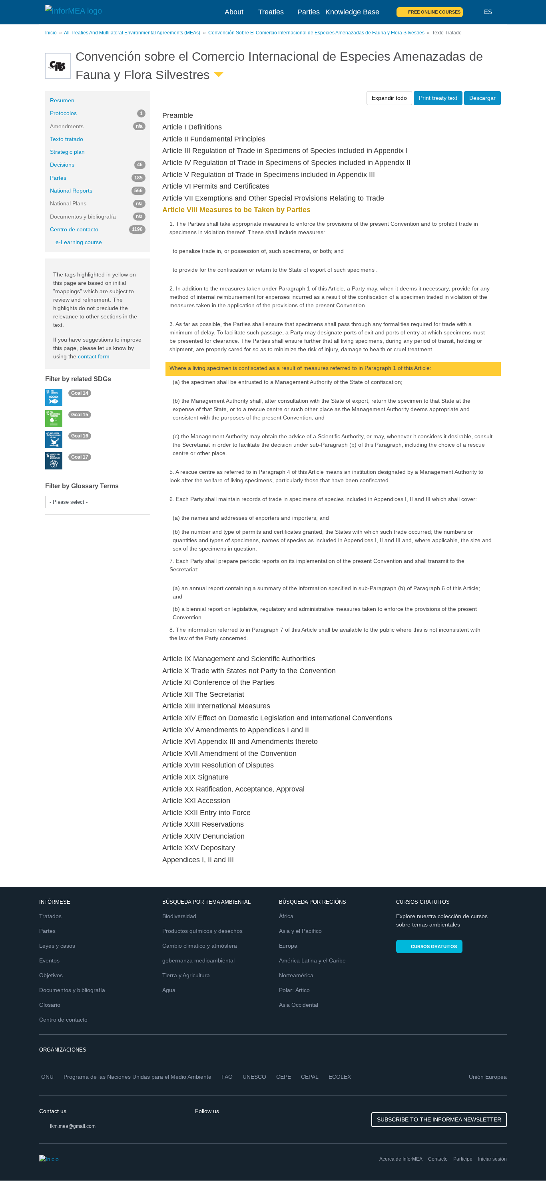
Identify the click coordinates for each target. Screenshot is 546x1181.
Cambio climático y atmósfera (199, 945)
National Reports (96, 190)
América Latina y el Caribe (312, 960)
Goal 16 (79, 435)
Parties (308, 12)
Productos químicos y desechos (202, 931)
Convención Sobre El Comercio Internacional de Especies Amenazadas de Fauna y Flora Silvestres (316, 33)
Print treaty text (438, 98)
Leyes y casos (57, 945)
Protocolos (96, 113)
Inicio (51, 33)
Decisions (96, 164)
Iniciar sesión (492, 1159)
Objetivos (51, 975)
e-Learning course (79, 242)
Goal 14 (79, 393)
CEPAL (310, 1077)
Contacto (438, 1159)
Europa (288, 945)
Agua (168, 990)
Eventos (49, 960)
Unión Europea (488, 1077)
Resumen (62, 100)
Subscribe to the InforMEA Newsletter (439, 1119)
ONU (47, 1077)
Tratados (50, 916)
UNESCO (254, 1077)
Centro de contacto (96, 229)
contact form (94, 356)
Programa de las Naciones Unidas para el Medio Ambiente (137, 1077)
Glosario (49, 1005)
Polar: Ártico (294, 990)
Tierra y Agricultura (186, 975)
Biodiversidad (179, 916)
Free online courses (434, 12)
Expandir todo (389, 98)
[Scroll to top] (523, 1158)
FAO (227, 1077)
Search (474, 12)
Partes (96, 178)
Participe (462, 1159)
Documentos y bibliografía (72, 990)
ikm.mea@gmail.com (73, 1126)
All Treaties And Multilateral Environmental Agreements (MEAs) (132, 33)
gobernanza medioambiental (198, 960)
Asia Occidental (298, 1005)
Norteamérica (296, 975)
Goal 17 (79, 457)
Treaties (271, 12)
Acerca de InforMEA (400, 1159)
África (286, 916)
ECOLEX (340, 1077)
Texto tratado (66, 139)
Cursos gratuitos (434, 946)
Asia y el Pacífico (300, 931)
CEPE (283, 1077)
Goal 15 (79, 414)
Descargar (482, 98)
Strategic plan (67, 152)
